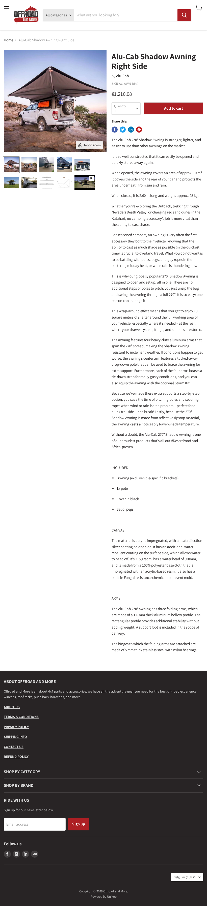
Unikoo (112, 896)
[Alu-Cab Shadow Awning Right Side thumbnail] (11, 165)
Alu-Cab (122, 75)
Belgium (185, 877)
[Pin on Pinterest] (139, 130)
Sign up (78, 824)
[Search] (184, 15)
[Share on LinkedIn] (131, 130)
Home (8, 40)
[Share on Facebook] (115, 130)
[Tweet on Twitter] (123, 130)
